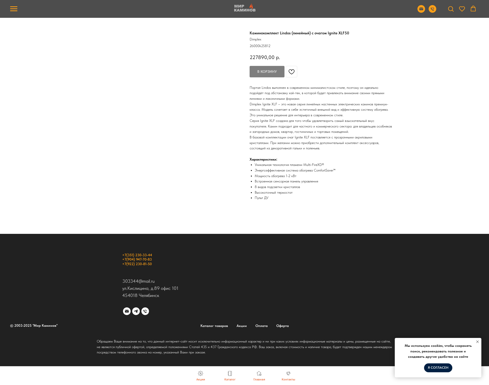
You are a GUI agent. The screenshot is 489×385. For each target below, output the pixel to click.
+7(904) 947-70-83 (137, 259)
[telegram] (136, 311)
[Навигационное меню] (13, 8)
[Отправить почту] (421, 11)
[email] (127, 311)
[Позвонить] (432, 11)
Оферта (282, 326)
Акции (242, 326)
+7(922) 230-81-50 (137, 264)
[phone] (145, 311)
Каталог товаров (214, 326)
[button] (451, 9)
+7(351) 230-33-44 (137, 255)
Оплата (261, 326)
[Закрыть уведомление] (477, 341)
